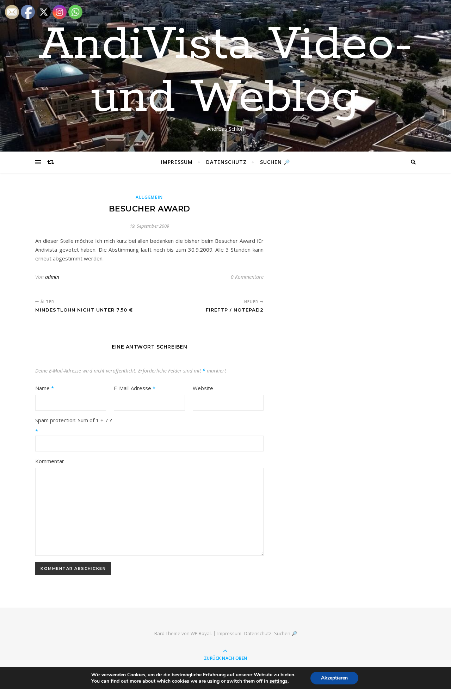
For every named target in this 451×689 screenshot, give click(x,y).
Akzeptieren (334, 678)
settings (279, 681)
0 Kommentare (247, 276)
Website (203, 388)
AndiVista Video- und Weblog (226, 71)
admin (52, 276)
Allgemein (149, 197)
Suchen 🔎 (275, 162)
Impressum (177, 162)
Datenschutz (226, 162)
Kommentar (49, 461)
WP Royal (201, 633)
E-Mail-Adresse (134, 388)
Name (44, 388)
